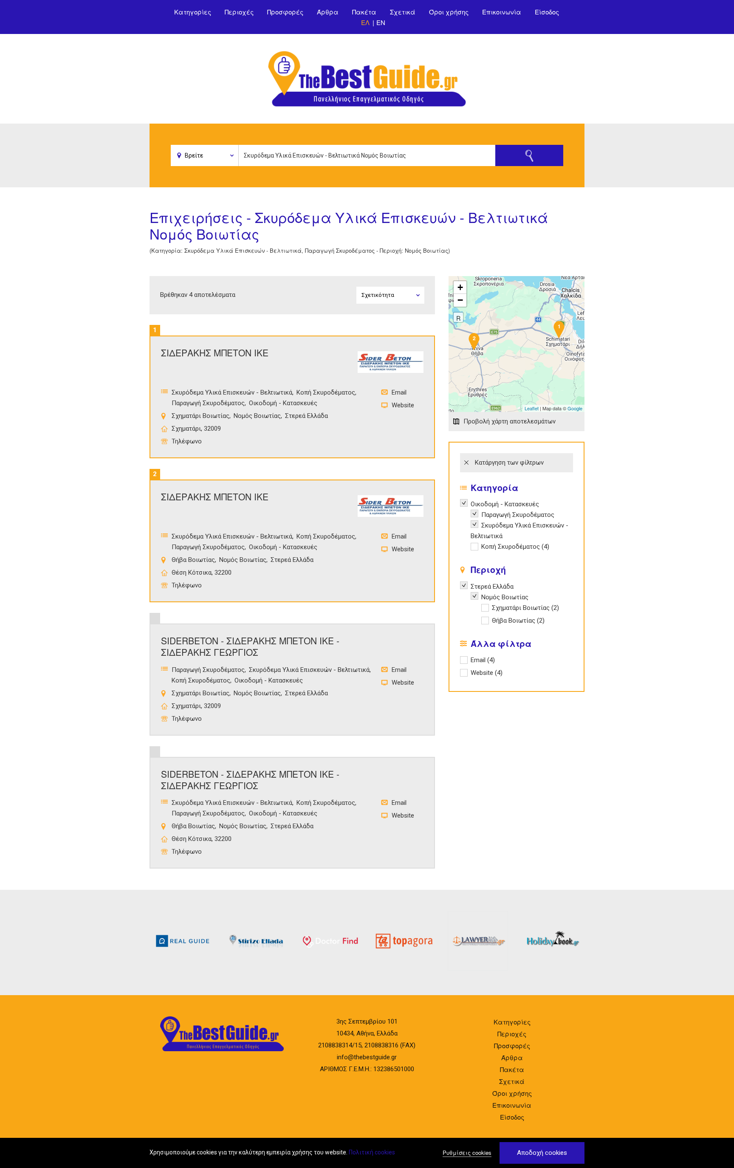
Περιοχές (239, 11)
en (380, 22)
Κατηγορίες (192, 11)
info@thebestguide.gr (367, 1057)
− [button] (460, 300)
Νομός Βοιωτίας (257, 416)
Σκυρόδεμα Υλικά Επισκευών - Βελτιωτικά (232, 392)
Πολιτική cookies (372, 1152)
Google (574, 408)
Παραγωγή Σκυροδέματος (208, 403)
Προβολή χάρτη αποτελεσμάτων (509, 421)
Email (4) (483, 660)
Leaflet (532, 408)
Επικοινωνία (501, 11)
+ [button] (460, 287)
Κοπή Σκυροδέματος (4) (515, 547)
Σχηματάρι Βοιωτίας (200, 416)
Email (399, 392)
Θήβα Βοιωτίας (193, 560)
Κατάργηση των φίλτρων (509, 462)
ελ (365, 22)
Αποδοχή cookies (542, 1153)
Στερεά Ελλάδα (306, 416)
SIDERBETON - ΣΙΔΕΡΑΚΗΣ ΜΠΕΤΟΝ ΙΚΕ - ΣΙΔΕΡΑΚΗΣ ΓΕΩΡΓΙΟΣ (250, 646)
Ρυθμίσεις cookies (467, 1152)
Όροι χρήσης (449, 11)
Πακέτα (364, 11)
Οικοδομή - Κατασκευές (283, 403)
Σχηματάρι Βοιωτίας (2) (525, 608)
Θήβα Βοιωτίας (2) (518, 621)
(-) (465, 503)
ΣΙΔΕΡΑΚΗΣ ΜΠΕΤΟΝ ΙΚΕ (214, 352)
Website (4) (487, 673)
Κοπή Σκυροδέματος (325, 392)
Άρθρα (328, 11)
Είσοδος (547, 11)
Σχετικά (402, 11)
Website (403, 405)
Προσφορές (285, 11)
